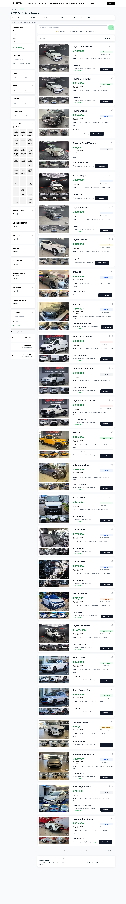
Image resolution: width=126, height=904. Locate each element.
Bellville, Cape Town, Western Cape (85, 68)
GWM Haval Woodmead (80, 355)
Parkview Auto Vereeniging (82, 806)
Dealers (91, 3)
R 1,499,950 (79, 630)
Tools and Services (55, 3)
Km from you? (78, 70)
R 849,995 (78, 308)
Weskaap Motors (78, 612)
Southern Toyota (78, 838)
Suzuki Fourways (78, 516)
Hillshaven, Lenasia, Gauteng (83, 842)
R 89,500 (77, 147)
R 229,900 (78, 758)
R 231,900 (78, 502)
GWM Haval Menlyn (79, 291)
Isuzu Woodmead (78, 773)
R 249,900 (78, 83)
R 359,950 (78, 180)
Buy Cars (31, 3)
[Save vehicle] (110, 46)
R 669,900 (78, 373)
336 (87, 850)
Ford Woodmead (78, 677)
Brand (14, 30)
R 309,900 (78, 823)
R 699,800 (78, 276)
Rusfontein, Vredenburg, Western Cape (86, 615)
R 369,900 (78, 212)
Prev (43, 850)
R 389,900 (78, 341)
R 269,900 (78, 469)
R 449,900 (78, 662)
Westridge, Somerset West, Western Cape (86, 326)
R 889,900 (78, 405)
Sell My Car (42, 3)
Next (109, 850)
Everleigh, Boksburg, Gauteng (83, 647)
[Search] (111, 27)
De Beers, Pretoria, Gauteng (83, 295)
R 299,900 (78, 694)
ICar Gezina (76, 130)
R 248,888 (78, 115)
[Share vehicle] (112, 46)
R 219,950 (78, 598)
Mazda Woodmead (79, 741)
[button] (44, 68)
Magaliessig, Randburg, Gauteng (84, 519)
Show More (16, 82)
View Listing (106, 69)
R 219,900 (78, 791)
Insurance (82, 3)
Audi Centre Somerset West (82, 323)
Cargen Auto (77, 259)
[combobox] (23, 34)
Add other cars (17, 47)
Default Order (108, 38)
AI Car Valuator (71, 3)
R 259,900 (78, 51)
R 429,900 (78, 244)
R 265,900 (78, 534)
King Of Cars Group (79, 644)
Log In (111, 3)
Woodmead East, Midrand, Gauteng (85, 358)
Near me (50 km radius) (23, 63)
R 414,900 (78, 726)
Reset (44, 38)
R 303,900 (78, 566)
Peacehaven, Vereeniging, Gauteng (85, 808)
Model (15, 38)
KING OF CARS (77, 194)
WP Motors (76, 65)
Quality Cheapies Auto (80, 162)
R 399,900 (78, 437)
